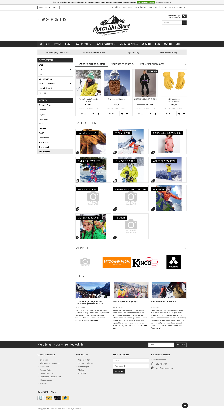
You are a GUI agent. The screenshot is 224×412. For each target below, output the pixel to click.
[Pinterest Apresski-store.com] (52, 19)
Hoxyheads (43, 119)
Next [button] (185, 64)
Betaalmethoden (47, 373)
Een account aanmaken (178, 7)
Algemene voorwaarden (50, 363)
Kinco (41, 123)
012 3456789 (161, 364)
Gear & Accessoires (106, 44)
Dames (57, 44)
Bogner (42, 114)
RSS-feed (82, 373)
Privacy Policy (45, 370)
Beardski (42, 109)
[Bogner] (88, 261)
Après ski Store (45, 105)
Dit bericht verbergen (146, 2)
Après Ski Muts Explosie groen (88, 100)
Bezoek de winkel (129, 44)
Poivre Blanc (44, 142)
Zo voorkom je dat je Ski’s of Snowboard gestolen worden (89, 302)
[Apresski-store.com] (112, 25)
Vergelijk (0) (116, 7)
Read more (94, 320)
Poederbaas (44, 137)
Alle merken (44, 151)
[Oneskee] (173, 262)
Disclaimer (44, 366)
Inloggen (164, 7)
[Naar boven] (185, 405)
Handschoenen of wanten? (164, 301)
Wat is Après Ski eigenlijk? (125, 301)
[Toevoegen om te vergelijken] (93, 113)
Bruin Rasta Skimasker (117, 99)
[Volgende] (185, 249)
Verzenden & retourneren (50, 376)
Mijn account (153, 7)
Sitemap (43, 383)
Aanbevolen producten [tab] (92, 64)
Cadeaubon (127, 7)
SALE (48, 44)
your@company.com (164, 368)
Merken (168, 44)
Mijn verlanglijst (140, 7)
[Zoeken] (184, 22)
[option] (88, 94)
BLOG (157, 44)
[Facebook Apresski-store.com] (39, 19)
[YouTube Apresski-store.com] (56, 19)
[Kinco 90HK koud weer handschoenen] (174, 83)
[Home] (40, 44)
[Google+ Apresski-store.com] (47, 19)
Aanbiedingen (83, 366)
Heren (68, 44)
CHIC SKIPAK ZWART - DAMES (145, 99)
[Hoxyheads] (117, 262)
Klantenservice (46, 380)
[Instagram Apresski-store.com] (64, 19)
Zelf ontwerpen (84, 44)
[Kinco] (145, 262)
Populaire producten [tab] (152, 64)
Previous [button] (183, 64)
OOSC (41, 133)
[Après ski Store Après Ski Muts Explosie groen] (88, 83)
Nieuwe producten (85, 363)
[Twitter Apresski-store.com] (43, 19)
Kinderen (146, 44)
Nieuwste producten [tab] (122, 64)
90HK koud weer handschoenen (173, 100)
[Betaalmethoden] (40, 398)
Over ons (44, 360)
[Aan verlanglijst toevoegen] (98, 113)
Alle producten (84, 360)
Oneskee (42, 128)
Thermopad (44, 147)
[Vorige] (183, 249)
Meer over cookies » (163, 2)
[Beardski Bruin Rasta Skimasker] (117, 83)
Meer (178, 44)
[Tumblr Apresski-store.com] (60, 19)
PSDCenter (77, 409)
